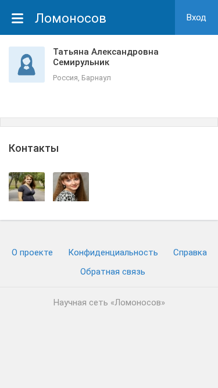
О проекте (32, 252)
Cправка (190, 252)
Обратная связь (112, 271)
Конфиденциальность (113, 252)
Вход (196, 17)
